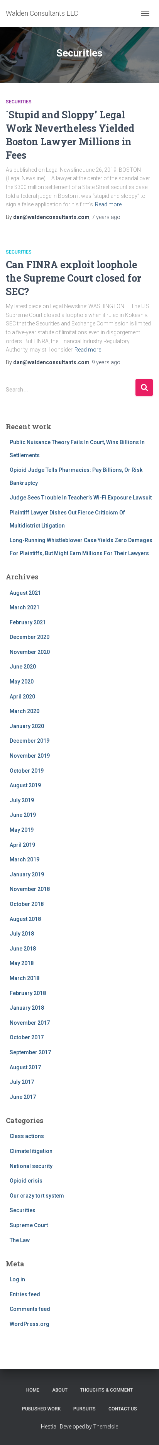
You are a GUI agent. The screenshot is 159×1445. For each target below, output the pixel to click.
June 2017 (23, 1097)
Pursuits (84, 1409)
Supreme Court (29, 1225)
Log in (17, 1279)
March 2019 (24, 859)
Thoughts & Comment (106, 1390)
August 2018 (25, 919)
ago (106, 217)
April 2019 (22, 845)
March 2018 (24, 978)
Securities (19, 102)
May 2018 (22, 963)
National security (31, 1166)
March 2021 (24, 607)
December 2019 (29, 741)
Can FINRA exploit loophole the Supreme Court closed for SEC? (73, 278)
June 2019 (23, 815)
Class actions (27, 1136)
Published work (41, 1409)
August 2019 (25, 785)
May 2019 (22, 830)
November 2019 (30, 756)
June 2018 (23, 949)
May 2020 (22, 682)
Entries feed (25, 1294)
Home (32, 1390)
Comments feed (30, 1309)
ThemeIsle (105, 1426)
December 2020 (29, 637)
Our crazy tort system (37, 1196)
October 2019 (27, 771)
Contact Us (122, 1409)
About (60, 1390)
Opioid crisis (26, 1181)
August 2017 (25, 1067)
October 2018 (27, 904)
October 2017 (27, 1037)
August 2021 (25, 593)
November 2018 (30, 889)
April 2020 (22, 696)
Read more (108, 204)
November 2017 (30, 1023)
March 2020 (24, 711)
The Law (20, 1240)
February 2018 (28, 993)
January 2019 (27, 874)
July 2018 (22, 934)
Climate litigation (31, 1151)
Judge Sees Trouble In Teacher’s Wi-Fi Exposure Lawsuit (81, 497)
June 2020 (23, 667)
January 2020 (27, 726)
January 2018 (27, 1008)
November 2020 (30, 652)
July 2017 (22, 1082)
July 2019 (22, 800)
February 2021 (28, 622)
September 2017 (30, 1052)
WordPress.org (29, 1324)
